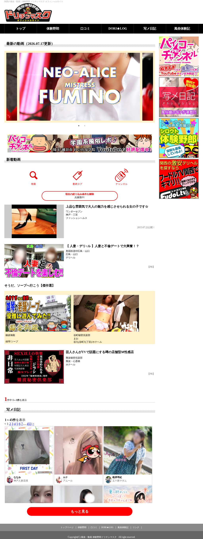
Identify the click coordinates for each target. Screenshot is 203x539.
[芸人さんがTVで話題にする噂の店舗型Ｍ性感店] (34, 367)
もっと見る (80, 511)
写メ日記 (150, 28)
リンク (136, 527)
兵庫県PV (79, 196)
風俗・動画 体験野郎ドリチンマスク (99, 537)
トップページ (67, 527)
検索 (33, 184)
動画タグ (77, 184)
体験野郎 (53, 28)
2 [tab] (85, 126)
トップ (20, 28)
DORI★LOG (117, 28)
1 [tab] (79, 126)
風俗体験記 (182, 28)
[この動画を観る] (34, 221)
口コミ (85, 28)
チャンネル (121, 184)
